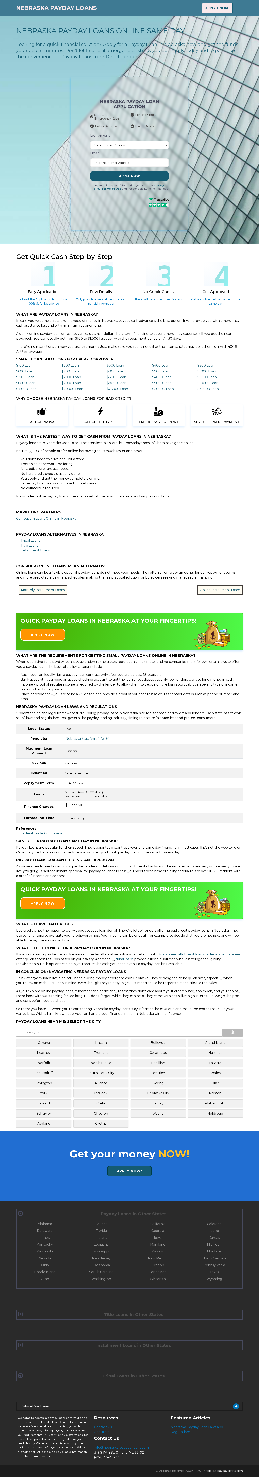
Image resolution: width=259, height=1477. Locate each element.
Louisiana (101, 1244)
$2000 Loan (71, 377)
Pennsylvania (214, 1265)
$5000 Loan (207, 377)
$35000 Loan (208, 389)
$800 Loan (115, 371)
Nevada (45, 1258)
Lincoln (101, 1043)
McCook (100, 1093)
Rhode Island (45, 1272)
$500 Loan (205, 365)
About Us (101, 1432)
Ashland (43, 1123)
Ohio (45, 1265)
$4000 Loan (162, 377)
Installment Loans (35, 550)
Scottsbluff (44, 1073)
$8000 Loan (116, 383)
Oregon (157, 1265)
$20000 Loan (72, 389)
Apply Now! (129, 1171)
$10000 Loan (207, 383)
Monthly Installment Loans (43, 590)
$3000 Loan (116, 377)
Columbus (158, 1053)
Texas (214, 1272)
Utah (45, 1279)
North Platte (101, 1063)
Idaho (214, 1231)
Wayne (158, 1113)
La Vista (215, 1063)
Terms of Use (111, 188)
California (157, 1224)
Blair (215, 1083)
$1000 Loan (206, 371)
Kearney (44, 1053)
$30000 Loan (163, 389)
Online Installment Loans (220, 590)
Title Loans (29, 545)
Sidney (158, 1103)
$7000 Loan (71, 383)
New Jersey (101, 1258)
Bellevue (158, 1043)
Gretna (101, 1123)
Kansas (214, 1238)
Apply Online (217, 8)
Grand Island (215, 1043)
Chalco (215, 1073)
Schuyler (43, 1113)
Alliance (100, 1083)
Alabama (45, 1224)
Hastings (215, 1053)
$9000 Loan (162, 383)
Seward (44, 1103)
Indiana (101, 1238)
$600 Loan (24, 371)
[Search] (233, 1033)
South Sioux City (101, 1073)
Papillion (158, 1063)
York (43, 1093)
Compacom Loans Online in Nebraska (46, 518)
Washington (101, 1279)
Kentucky (45, 1244)
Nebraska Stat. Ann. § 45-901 (88, 739)
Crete (100, 1103)
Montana (214, 1251)
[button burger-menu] (240, 8)
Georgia (157, 1231)
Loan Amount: (100, 135)
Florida (101, 1231)
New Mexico (158, 1258)
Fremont (101, 1053)
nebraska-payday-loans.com (223, 1471)
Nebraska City (158, 1093)
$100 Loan (24, 365)
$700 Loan (70, 371)
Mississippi (101, 1251)
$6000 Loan (25, 383)
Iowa (158, 1238)
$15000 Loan (26, 389)
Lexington (44, 1083)
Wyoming (214, 1279)
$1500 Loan (25, 377)
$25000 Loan (117, 389)
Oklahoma (101, 1265)
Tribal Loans (30, 540)
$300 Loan (115, 365)
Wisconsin (158, 1279)
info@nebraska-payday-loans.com (121, 1447)
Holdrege (215, 1113)
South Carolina (101, 1272)
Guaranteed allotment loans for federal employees (199, 954)
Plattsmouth (215, 1103)
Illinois (45, 1238)
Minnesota (44, 1251)
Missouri (157, 1251)
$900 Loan (160, 371)
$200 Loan (70, 365)
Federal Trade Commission (42, 833)
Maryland (158, 1244)
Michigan (214, 1244)
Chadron (101, 1113)
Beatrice (158, 1073)
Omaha (44, 1043)
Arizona (101, 1224)
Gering (158, 1083)
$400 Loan (160, 365)
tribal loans (124, 959)
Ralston (215, 1093)
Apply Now (129, 176)
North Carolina (214, 1258)
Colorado (214, 1224)
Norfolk (44, 1063)
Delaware (45, 1231)
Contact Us (103, 1427)
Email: (94, 153)
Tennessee (158, 1272)
